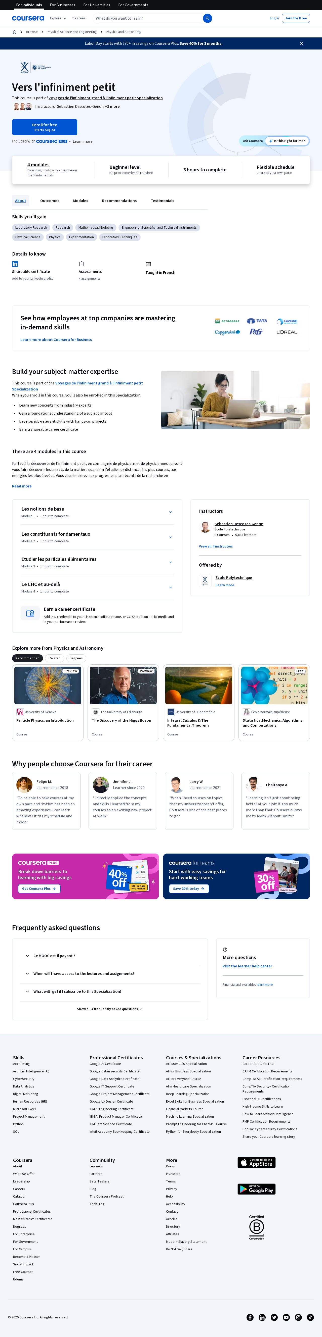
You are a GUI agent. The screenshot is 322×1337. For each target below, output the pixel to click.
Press (170, 1166)
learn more (265, 984)
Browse (32, 31)
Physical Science (28, 237)
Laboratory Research (31, 227)
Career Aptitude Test (258, 1063)
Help (169, 1196)
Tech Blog (97, 1204)
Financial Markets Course (185, 1109)
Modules (80, 201)
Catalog (19, 1196)
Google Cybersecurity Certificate (115, 1071)
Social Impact (23, 1264)
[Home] (14, 31)
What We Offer (24, 1173)
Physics (55, 237)
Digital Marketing (25, 1094)
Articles (172, 1219)
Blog (93, 1189)
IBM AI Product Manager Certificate (116, 1116)
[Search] (207, 18)
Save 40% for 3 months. (201, 43)
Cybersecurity (23, 1078)
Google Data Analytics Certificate (114, 1078)
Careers (19, 1189)
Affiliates (172, 1234)
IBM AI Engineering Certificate (112, 1109)
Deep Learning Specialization (188, 1094)
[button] (79, 18)
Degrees (19, 1226)
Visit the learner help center (247, 966)
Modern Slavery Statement (186, 1241)
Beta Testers (99, 1181)
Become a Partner (26, 1256)
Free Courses (23, 1271)
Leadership (21, 1181)
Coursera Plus (23, 1204)
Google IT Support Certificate (112, 1086)
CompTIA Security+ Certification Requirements (267, 1089)
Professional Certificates (32, 1211)
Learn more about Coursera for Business (56, 339)
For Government (25, 1241)
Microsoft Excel (24, 1109)
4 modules (38, 164)
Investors (173, 1173)
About (20, 201)
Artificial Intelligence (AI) (31, 1071)
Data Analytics (23, 1086)
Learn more (83, 141)
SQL (16, 1131)
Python (18, 1124)
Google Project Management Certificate (120, 1094)
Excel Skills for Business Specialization (195, 1101)
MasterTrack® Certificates (33, 1219)
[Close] (301, 43)
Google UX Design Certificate (111, 1101)
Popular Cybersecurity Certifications (270, 1129)
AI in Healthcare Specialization (188, 1086)
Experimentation (81, 237)
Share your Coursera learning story (269, 1136)
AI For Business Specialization (188, 1071)
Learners (96, 1166)
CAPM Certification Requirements (268, 1071)
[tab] (27, 658)
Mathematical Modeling (95, 227)
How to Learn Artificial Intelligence (268, 1114)
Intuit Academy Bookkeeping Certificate (120, 1131)
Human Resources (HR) (30, 1101)
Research (63, 227)
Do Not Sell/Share (179, 1249)
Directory (173, 1226)
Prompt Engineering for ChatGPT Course (196, 1124)
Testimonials (162, 201)
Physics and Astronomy (123, 31)
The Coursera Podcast (107, 1196)
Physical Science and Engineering (72, 31)
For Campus (22, 1249)
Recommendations (119, 201)
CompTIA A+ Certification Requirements (272, 1078)
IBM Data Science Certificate (111, 1124)
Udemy (18, 1279)
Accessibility (175, 1204)
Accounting (21, 1063)
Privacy (171, 1189)
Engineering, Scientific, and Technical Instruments (159, 227)
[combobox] (142, 18)
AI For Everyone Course (183, 1078)
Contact (172, 1211)
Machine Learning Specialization (190, 1116)
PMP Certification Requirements (267, 1121)
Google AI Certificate (105, 1063)
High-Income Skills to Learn (263, 1106)
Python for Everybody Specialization (193, 1131)
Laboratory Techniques (119, 237)
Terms (171, 1181)
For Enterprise (24, 1234)
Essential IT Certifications (262, 1099)
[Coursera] (28, 18)
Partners (96, 1173)
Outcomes (49, 201)
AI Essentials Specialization (186, 1063)
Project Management (29, 1116)
